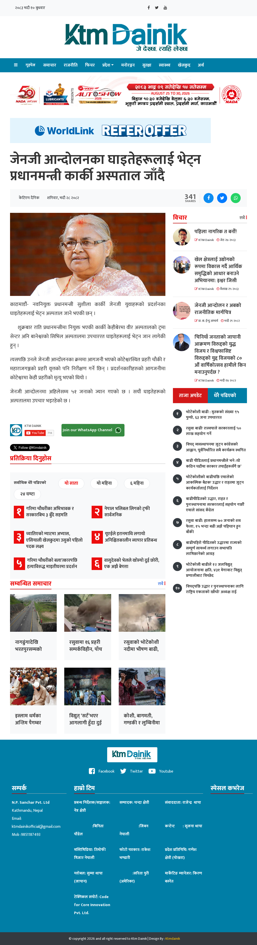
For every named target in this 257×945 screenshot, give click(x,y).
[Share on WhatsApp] (236, 198)
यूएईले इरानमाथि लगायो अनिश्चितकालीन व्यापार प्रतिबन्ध (131, 537)
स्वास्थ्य (164, 65)
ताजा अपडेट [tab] (190, 395)
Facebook (105, 771)
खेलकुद (184, 65)
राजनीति (71, 65)
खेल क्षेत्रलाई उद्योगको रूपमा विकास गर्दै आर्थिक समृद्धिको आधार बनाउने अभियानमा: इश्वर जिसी (218, 270)
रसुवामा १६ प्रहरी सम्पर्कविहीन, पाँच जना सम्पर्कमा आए (86, 649)
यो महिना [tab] (104, 483)
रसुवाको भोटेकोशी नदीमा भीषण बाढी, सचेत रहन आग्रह (141, 649)
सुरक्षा (146, 65)
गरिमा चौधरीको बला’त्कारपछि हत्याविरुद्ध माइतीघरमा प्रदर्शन (52, 564)
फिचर (90, 65)
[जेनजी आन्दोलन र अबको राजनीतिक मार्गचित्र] (184, 311)
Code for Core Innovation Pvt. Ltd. (92, 905)
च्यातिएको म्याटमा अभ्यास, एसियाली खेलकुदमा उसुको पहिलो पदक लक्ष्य (54, 540)
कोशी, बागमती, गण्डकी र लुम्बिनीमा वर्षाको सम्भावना (142, 723)
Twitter (136, 771)
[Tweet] (222, 198)
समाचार (49, 65)
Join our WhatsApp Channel (88, 429)
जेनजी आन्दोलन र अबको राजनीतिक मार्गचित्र (218, 309)
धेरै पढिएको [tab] (225, 395)
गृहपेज (30, 65)
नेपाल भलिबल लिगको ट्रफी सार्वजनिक (127, 512)
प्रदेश (106, 65)
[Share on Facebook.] (209, 198)
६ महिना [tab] (137, 483)
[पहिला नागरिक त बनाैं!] (184, 237)
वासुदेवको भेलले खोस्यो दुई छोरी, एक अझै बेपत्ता (131, 564)
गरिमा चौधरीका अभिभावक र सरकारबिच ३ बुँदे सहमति (50, 512)
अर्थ (201, 65)
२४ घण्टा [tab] (27, 494)
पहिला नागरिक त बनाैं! (216, 231)
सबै (161, 584)
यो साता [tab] (71, 483)
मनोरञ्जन (128, 65)
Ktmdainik (172, 938)
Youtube (165, 771)
